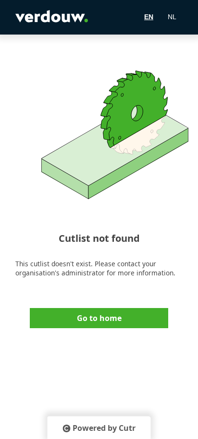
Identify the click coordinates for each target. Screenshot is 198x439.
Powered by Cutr (104, 428)
